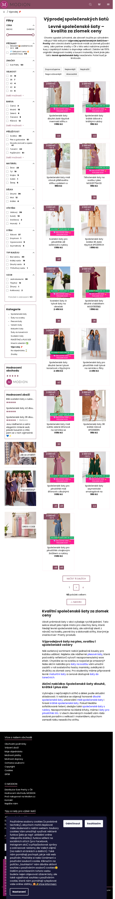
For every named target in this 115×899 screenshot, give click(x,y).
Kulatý (15, 216)
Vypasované (17, 242)
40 (13, 83)
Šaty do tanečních (19, 332)
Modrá (15, 109)
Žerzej (14, 183)
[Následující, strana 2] (76, 587)
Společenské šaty (19, 314)
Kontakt (9, 800)
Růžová (15, 121)
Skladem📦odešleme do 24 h (21, 47)
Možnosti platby (13, 755)
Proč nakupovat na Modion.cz (20, 796)
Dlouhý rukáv (17, 264)
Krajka (14, 175)
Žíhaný (14, 287)
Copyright (10, 766)
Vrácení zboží (12, 747)
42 (13, 87)
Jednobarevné (19, 279)
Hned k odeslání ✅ (19, 343)
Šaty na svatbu (18, 317)
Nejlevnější (70, 69)
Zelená (14, 113)
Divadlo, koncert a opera (21, 144)
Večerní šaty (16, 325)
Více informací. (45, 884)
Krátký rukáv (17, 260)
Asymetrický (17, 246)
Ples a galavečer (19, 139)
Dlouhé (15, 194)
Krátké (14, 201)
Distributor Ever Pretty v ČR (18, 789)
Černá (14, 106)
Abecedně (71, 74)
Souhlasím (94, 823)
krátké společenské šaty (64, 703)
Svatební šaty (17, 336)
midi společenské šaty (90, 700)
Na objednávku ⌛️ (19, 350)
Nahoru (77, 601)
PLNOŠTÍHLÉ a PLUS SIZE (21, 339)
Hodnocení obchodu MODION (20, 793)
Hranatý (15, 223)
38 (12, 80)
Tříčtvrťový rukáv (19, 268)
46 (61, 505)
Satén (14, 179)
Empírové (15, 238)
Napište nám (11, 803)
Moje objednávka (13, 751)
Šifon (14, 168)
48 (58, 259)
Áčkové (15, 234)
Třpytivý (15, 283)
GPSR (7, 774)
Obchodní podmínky (15, 743)
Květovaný (16, 290)
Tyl (13, 171)
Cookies (9, 770)
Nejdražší (84, 69)
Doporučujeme (52, 69)
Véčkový (16, 212)
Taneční (16, 149)
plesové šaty (94, 654)
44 (13, 91)
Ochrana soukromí (14, 762)
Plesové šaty (16, 321)
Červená (15, 117)
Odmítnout (73, 823)
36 (13, 76)
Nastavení (19, 891)
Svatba (16, 136)
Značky (14, 354)
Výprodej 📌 (17, 347)
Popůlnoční (17, 153)
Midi (14, 197)
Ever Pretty (16, 65)
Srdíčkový (16, 220)
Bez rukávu (17, 257)
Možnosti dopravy (14, 759)
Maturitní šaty (17, 328)
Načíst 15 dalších (76, 578)
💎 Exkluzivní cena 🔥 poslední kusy (19, 52)
